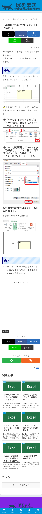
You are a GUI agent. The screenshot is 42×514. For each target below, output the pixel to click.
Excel (6, 331)
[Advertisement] (21, 305)
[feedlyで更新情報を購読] (11, 360)
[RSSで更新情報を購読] (30, 360)
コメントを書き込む (21, 485)
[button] (27, 40)
